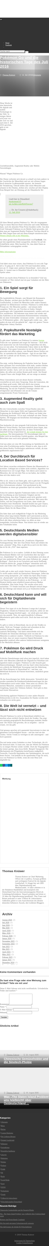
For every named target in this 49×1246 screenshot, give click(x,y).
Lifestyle (4, 1155)
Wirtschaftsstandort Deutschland (11, 1202)
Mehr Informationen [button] (8, 252)
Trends (3, 1194)
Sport (2, 1184)
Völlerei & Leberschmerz (9, 1198)
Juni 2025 (6, 947)
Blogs (3, 1126)
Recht (3, 1176)
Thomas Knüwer (8, 75)
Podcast (3, 1166)
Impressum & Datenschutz (24, 1241)
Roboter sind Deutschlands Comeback (12, 1220)
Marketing (4, 1158)
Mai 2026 (6, 928)
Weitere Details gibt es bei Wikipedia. (15, 236)
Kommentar (4, 1004)
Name (2, 1007)
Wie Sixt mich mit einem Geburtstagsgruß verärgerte (17, 1223)
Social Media (5, 1180)
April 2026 (6, 931)
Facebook (8, 45)
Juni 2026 (6, 925)
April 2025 (6, 952)
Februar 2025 (7, 957)
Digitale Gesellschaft (7, 1140)
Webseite (3, 1013)
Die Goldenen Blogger (8, 1137)
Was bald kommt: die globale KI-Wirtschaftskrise (16, 1227)
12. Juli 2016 (14, 212)
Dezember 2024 (8, 963)
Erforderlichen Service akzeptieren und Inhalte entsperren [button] (22, 258)
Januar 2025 (6, 960)
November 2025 (8, 941)
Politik (3, 1169)
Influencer (4, 1144)
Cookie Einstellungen (24, 1243)
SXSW (3, 1187)
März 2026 (6, 933)
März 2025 (6, 954)
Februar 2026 (7, 936)
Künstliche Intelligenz (8, 1151)
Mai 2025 (6, 949)
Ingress (41, 340)
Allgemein (37, 75)
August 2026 (7, 920)
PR (2, 1173)
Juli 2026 (5, 923)
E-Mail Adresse (6, 1010)
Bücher (3, 1129)
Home (7, 43)
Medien (3, 1162)
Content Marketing (7, 1133)
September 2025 (8, 944)
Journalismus (5, 1147)
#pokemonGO (15, 201)
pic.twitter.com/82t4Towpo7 (21, 204)
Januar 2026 (6, 939)
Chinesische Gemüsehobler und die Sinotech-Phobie (17, 1210)
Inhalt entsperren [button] (6, 256)
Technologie (5, 1191)
